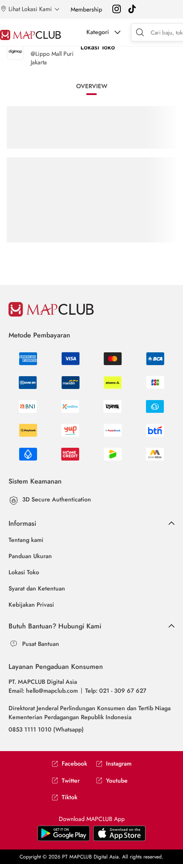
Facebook (74, 764)
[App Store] (63, 839)
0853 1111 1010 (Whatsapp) (46, 729)
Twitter (71, 781)
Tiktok (69, 797)
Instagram (119, 764)
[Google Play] (119, 839)
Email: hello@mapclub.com (43, 691)
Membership (86, 9)
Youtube (117, 781)
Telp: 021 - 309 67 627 (115, 691)
